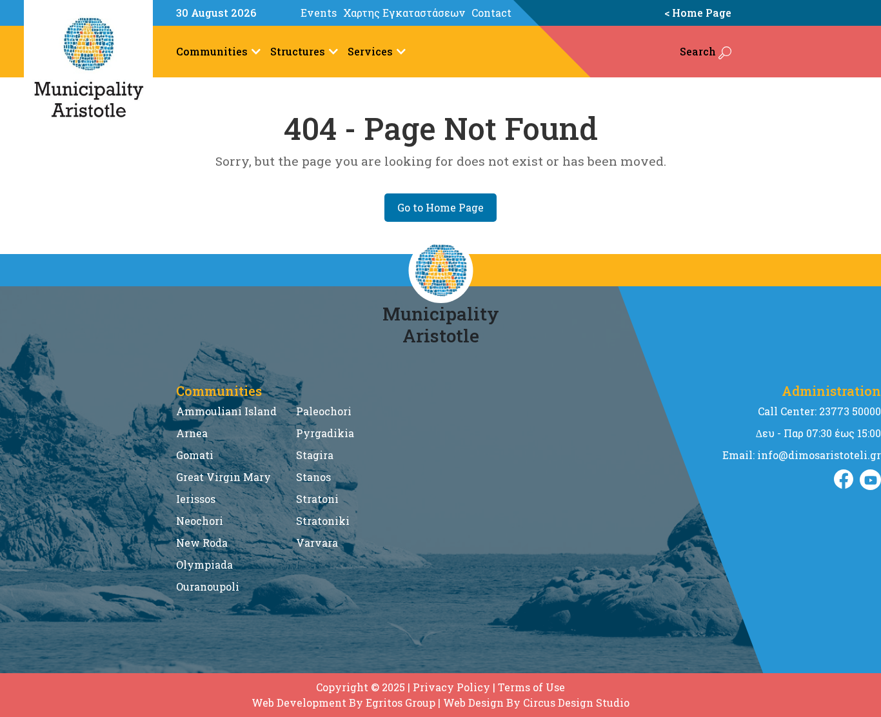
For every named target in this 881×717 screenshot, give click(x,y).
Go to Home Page (440, 207)
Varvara (317, 542)
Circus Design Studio (576, 702)
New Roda (202, 542)
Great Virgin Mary (223, 477)
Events (319, 12)
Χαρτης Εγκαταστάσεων (404, 12)
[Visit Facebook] (843, 479)
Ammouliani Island (226, 411)
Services (370, 51)
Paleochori (323, 411)
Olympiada (204, 564)
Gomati (194, 455)
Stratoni (317, 499)
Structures (297, 51)
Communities (212, 51)
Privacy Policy (451, 687)
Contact (491, 12)
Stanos (313, 477)
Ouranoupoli (207, 586)
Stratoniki (323, 520)
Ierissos (195, 499)
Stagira (314, 455)
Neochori (199, 520)
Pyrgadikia (325, 433)
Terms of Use (531, 687)
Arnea (192, 433)
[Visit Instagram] (870, 479)
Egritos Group (400, 702)
